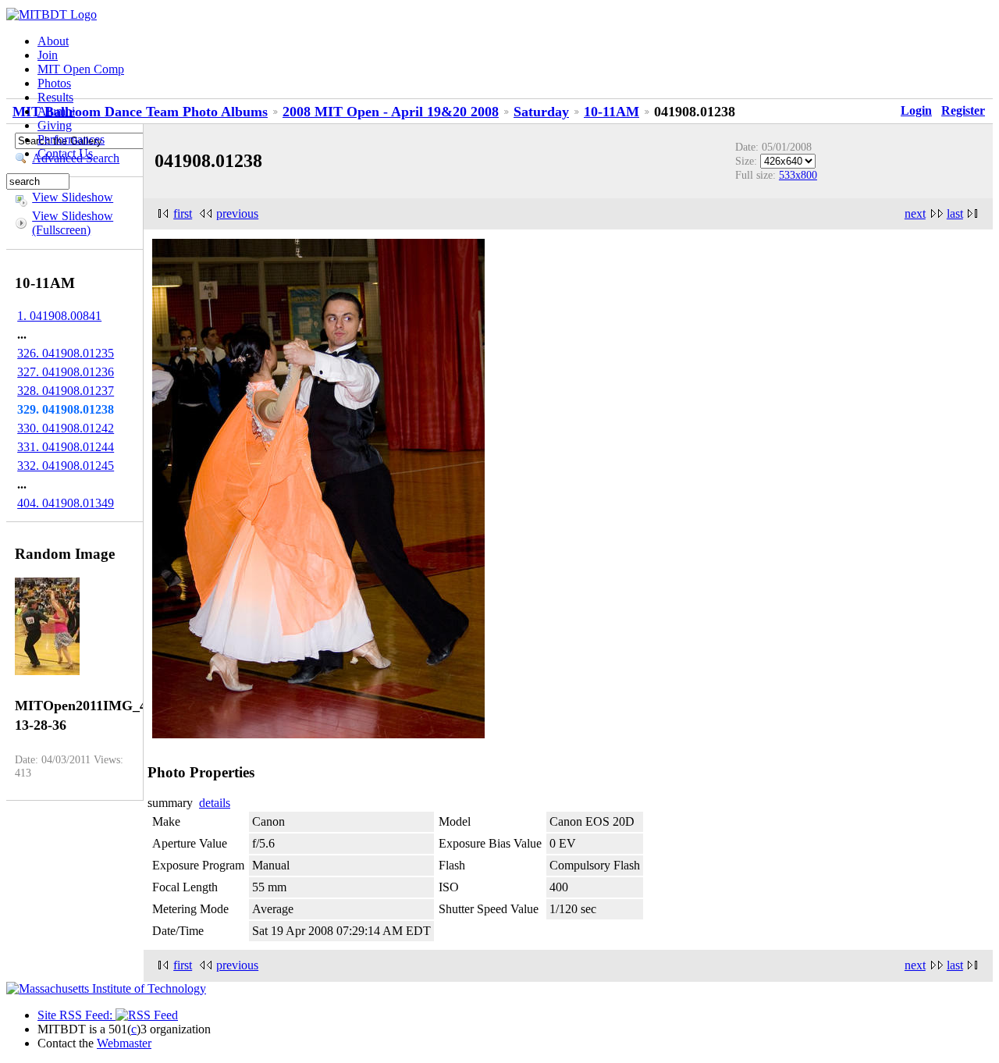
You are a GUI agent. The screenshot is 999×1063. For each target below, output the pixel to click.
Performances (71, 139)
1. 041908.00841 (59, 315)
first (182, 213)
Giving (54, 125)
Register (963, 110)
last (955, 213)
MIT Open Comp (80, 69)
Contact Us (65, 153)
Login (916, 110)
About (53, 41)
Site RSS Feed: (76, 1015)
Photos (54, 83)
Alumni (56, 111)
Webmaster (124, 1043)
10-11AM (611, 111)
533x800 (798, 175)
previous (237, 213)
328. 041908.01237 (65, 390)
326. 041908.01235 (65, 353)
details (214, 802)
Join (47, 55)
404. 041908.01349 (65, 503)
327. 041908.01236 (65, 372)
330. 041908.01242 (65, 428)
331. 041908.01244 (65, 446)
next (915, 213)
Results (55, 97)
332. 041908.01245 (65, 465)
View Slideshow (72, 197)
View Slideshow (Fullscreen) (72, 222)
